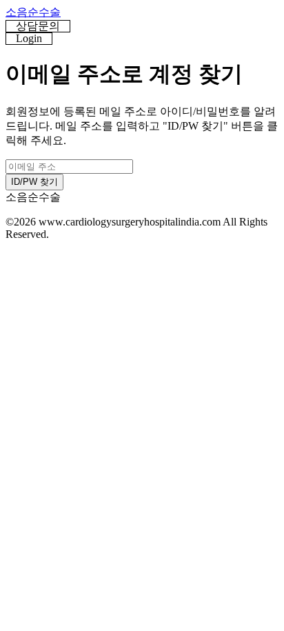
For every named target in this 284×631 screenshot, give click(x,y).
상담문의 (38, 26)
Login (29, 38)
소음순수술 (33, 12)
